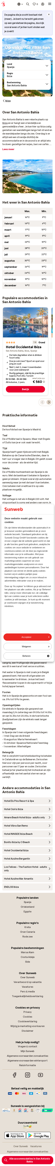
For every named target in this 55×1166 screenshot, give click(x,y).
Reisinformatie (27, 1065)
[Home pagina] (3, 4)
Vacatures (27, 986)
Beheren (26, 656)
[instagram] (28, 1077)
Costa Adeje (27, 957)
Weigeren (26, 646)
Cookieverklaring (27, 1021)
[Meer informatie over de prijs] (44, 382)
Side (27, 961)
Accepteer (26, 637)
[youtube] (40, 1077)
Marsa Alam (27, 952)
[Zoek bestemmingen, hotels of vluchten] (28, 4)
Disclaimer (27, 1030)
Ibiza (5, 123)
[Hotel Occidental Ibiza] (25, 351)
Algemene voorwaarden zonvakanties (27, 1055)
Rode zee (27, 936)
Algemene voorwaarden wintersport (27, 1060)
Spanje (27, 902)
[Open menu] (50, 4)
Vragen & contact (27, 1046)
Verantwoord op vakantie (28, 982)
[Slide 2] (27, 190)
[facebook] (15, 1077)
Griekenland (27, 906)
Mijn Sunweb (27, 1051)
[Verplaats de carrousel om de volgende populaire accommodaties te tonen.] (48, 402)
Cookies (27, 1016)
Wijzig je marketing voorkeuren (27, 1026)
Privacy (27, 1011)
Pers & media (27, 991)
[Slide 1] (25, 190)
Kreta (27, 927)
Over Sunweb (27, 977)
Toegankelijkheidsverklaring (27, 996)
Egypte (27, 911)
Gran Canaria (27, 931)
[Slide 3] (30, 190)
